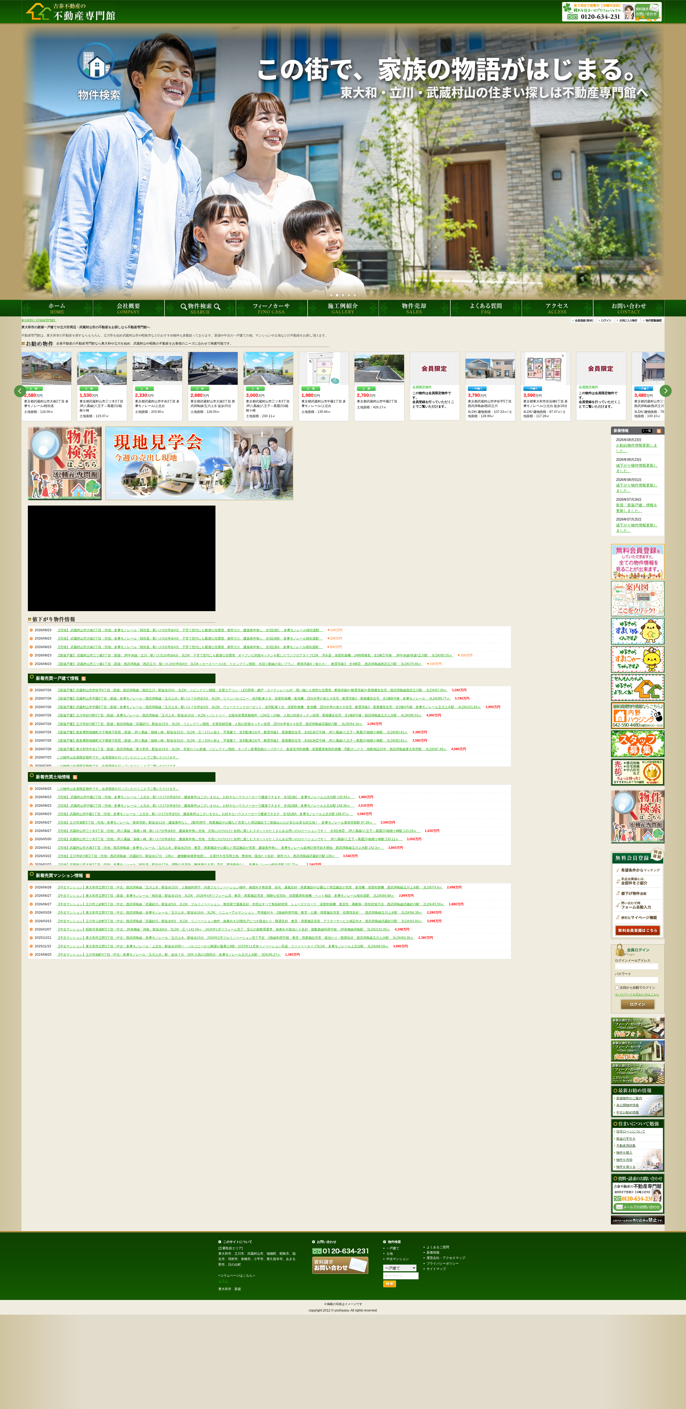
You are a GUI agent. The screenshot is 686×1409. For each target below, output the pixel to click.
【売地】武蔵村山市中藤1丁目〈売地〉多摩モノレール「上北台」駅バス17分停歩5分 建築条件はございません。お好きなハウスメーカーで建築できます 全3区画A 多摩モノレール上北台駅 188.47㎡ (205, 814)
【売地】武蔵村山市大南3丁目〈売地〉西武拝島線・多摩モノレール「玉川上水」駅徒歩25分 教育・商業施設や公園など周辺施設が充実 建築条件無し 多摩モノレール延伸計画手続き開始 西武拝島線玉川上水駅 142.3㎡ (220, 847)
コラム (223, 1281)
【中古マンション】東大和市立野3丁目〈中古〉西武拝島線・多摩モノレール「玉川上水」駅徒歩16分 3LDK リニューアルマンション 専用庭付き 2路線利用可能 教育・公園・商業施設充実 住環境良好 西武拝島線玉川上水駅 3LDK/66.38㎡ (240, 912)
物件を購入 (624, 1152)
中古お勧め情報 (627, 1112)
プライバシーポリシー (443, 1263)
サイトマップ (436, 1269)
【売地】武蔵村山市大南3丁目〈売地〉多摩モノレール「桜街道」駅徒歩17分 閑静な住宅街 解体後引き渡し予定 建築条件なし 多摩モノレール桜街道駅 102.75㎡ (180, 864)
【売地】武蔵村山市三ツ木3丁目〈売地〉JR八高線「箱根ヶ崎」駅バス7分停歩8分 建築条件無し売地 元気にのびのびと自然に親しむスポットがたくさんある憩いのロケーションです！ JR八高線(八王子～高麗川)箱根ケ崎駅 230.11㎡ (230, 839)
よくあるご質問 (438, 1247)
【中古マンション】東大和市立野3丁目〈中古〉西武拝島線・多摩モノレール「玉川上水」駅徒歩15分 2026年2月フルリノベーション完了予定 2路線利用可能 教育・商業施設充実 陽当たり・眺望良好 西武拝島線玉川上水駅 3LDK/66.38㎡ (235, 938)
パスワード (623, 974)
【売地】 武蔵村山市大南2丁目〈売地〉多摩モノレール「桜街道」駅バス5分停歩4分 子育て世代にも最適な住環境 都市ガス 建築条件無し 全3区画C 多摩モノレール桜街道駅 (190, 630)
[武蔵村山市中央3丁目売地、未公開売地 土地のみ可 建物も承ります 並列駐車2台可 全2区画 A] (379, 368)
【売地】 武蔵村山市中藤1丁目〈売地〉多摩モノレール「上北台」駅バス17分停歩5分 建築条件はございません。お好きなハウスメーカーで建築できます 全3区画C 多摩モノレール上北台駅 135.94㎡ (206, 797)
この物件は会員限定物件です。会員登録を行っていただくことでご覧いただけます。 (118, 757)
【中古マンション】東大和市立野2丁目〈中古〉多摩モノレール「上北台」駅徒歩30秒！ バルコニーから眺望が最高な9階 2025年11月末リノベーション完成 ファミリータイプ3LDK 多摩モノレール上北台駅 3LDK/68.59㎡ (223, 946)
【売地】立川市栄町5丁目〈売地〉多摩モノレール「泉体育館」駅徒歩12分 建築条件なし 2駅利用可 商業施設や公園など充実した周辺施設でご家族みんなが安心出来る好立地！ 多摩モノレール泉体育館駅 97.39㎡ (216, 822)
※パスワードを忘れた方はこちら (637, 994)
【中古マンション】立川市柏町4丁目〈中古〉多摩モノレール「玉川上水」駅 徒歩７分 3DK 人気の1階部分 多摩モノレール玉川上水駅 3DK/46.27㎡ (169, 954)
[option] (46, 386)
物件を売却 (624, 1160)
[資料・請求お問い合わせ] (638, 1193)
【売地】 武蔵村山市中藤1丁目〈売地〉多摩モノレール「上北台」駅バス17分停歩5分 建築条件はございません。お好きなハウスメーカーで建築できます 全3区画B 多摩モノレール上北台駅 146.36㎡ (205, 805)
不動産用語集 (626, 1146)
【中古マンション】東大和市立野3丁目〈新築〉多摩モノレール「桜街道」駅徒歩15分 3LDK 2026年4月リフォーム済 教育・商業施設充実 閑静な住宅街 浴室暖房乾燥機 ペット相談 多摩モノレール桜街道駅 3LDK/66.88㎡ (226, 896)
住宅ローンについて (630, 1131)
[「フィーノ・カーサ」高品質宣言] (638, 1050)
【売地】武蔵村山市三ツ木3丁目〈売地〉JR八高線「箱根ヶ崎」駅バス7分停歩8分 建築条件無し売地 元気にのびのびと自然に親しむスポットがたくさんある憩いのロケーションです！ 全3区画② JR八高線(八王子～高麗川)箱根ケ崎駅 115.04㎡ (239, 831)
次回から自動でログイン (637, 987)
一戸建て (392, 1248)
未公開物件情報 (627, 1105)
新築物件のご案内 (629, 1098)
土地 (389, 1253)
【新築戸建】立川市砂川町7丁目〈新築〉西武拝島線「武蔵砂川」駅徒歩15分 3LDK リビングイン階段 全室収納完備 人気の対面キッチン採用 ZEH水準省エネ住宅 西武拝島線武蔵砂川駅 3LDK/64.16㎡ (210, 724)
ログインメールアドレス (632, 960)
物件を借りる (626, 1167)
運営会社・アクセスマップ (446, 1258)
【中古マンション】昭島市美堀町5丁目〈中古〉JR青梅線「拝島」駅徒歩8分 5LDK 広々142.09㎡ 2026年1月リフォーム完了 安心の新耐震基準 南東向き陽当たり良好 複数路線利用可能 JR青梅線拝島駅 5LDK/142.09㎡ (224, 929)
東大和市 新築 (229, 1289)
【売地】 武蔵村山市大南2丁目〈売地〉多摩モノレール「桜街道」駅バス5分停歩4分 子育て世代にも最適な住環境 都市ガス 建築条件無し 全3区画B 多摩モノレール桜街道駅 (190, 638)
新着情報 (433, 1252)
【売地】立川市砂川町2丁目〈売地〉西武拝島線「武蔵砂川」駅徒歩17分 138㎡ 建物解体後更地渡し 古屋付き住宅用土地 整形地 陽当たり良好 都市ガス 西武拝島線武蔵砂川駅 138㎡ (198, 856)
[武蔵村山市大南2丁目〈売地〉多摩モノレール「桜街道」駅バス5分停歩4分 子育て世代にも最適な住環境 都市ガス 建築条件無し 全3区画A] (268, 368)
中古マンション (397, 1259)
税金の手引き (626, 1138)
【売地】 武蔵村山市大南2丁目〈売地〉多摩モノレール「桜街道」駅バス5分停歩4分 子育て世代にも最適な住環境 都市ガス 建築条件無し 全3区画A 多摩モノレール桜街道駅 (190, 647)
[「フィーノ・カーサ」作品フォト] (638, 1028)
